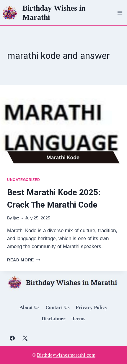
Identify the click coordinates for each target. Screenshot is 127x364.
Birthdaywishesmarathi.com (66, 355)
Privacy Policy (92, 307)
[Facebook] (12, 338)
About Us (29, 307)
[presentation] (63, 127)
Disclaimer (54, 318)
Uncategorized (23, 180)
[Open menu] (119, 12)
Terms (78, 318)
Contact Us (57, 307)
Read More (23, 260)
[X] (25, 338)
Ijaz (16, 218)
